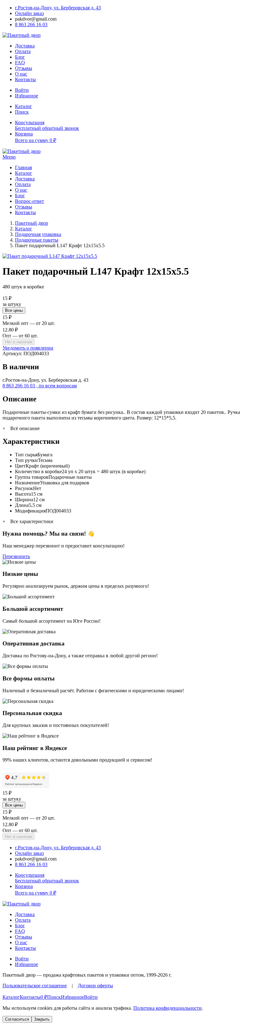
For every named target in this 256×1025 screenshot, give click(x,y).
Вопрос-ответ (29, 201)
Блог (20, 57)
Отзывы (23, 68)
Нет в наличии (18, 342)
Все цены (14, 310)
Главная (23, 167)
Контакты (25, 79)
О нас (21, 73)
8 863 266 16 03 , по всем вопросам (39, 385)
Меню (9, 156)
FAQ (20, 62)
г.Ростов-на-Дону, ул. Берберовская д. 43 (58, 7)
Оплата (23, 51)
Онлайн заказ (29, 13)
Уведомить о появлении (27, 348)
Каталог (23, 173)
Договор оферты (95, 985)
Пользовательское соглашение (34, 985)
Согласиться (17, 1019)
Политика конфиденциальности (167, 1008)
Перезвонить (16, 556)
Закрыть (42, 1019)
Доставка (25, 45)
